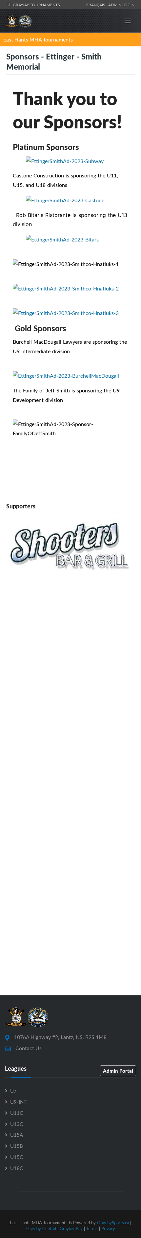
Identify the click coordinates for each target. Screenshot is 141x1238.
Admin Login (121, 4)
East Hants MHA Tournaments (38, 39)
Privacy (108, 1228)
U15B (16, 1146)
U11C (16, 1113)
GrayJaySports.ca (113, 1223)
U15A (16, 1134)
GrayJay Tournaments (36, 4)
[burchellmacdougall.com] (66, 375)
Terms (92, 1228)
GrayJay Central (41, 1228)
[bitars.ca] (62, 238)
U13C (16, 1124)
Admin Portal (118, 1070)
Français (96, 4)
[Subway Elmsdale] (65, 160)
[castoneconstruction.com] (65, 199)
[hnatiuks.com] (66, 312)
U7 (13, 1090)
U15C (16, 1157)
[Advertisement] (70, 727)
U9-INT (18, 1101)
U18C (16, 1168)
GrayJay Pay (71, 1228)
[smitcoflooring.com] (66, 288)
